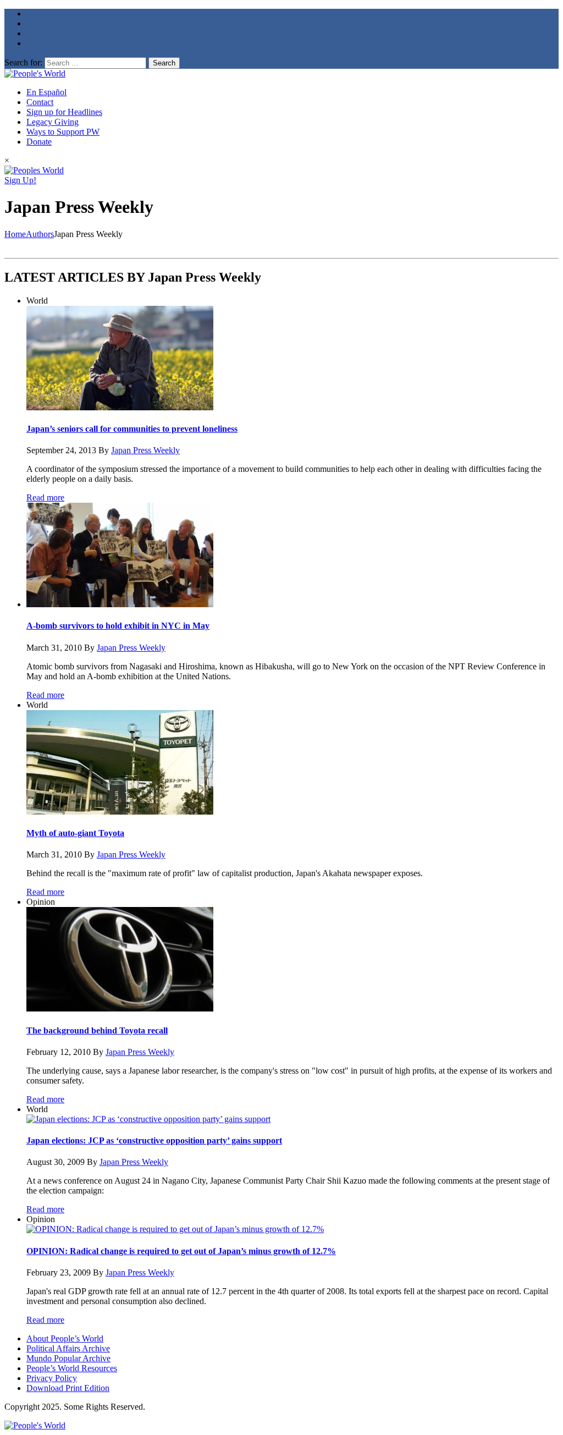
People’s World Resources (71, 1368)
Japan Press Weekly (145, 450)
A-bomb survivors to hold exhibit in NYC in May (117, 625)
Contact (39, 102)
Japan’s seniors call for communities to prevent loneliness (132, 428)
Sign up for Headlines (64, 112)
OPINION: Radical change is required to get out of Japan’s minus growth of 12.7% (181, 1251)
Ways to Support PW (63, 131)
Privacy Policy (51, 1378)
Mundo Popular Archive (68, 1358)
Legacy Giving (52, 122)
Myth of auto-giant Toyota (75, 833)
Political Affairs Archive (68, 1348)
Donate (39, 141)
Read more (45, 497)
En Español (46, 92)
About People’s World (64, 1338)
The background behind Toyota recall (97, 1030)
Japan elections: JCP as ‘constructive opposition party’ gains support (154, 1140)
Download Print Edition (67, 1388)
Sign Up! (20, 180)
